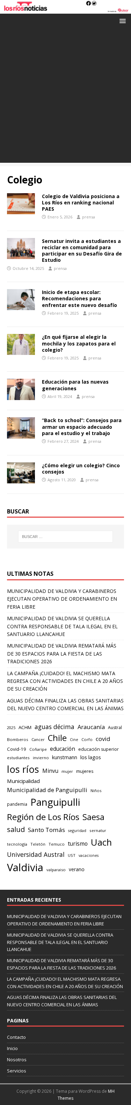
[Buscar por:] (65, 537)
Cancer (38, 739)
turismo (78, 843)
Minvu (50, 771)
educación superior (98, 749)
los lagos (90, 757)
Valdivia (25, 867)
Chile (57, 737)
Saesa (93, 817)
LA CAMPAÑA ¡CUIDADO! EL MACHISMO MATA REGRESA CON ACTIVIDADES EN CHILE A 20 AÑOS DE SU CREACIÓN (65, 681)
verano (77, 869)
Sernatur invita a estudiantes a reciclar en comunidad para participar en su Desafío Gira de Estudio (82, 251)
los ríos (23, 769)
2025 (11, 727)
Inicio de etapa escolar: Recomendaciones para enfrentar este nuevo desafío (79, 298)
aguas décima (54, 726)
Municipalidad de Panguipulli (47, 790)
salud (16, 829)
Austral (115, 727)
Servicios (16, 1071)
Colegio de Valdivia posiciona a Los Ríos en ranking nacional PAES (80, 202)
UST (71, 855)
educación (62, 749)
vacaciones (89, 855)
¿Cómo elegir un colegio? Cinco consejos (81, 468)
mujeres (85, 771)
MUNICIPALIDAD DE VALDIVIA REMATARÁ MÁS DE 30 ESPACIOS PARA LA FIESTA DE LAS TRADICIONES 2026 (61, 653)
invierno (41, 757)
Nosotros (17, 1059)
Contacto (16, 1037)
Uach (101, 842)
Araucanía (91, 727)
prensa (88, 216)
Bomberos (17, 739)
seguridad (77, 830)
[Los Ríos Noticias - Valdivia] (65, 9)
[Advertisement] (65, 97)
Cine (74, 739)
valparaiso (56, 869)
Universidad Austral (36, 854)
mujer (67, 771)
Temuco (57, 844)
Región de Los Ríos (43, 817)
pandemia (17, 804)
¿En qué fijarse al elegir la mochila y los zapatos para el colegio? (79, 343)
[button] (121, 20)
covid (103, 739)
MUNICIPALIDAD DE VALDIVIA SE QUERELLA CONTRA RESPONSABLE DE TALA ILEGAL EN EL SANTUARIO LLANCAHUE (62, 626)
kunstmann (64, 757)
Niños (95, 790)
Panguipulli (55, 802)
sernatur (97, 830)
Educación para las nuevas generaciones (75, 384)
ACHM (25, 727)
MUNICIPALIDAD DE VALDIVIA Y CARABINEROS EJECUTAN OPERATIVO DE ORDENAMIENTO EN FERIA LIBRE (62, 599)
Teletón (37, 844)
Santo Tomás (46, 830)
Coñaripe (38, 749)
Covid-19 (16, 749)
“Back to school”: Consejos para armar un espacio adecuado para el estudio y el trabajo (82, 426)
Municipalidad (23, 780)
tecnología (17, 844)
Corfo (87, 739)
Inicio (12, 1048)
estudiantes (18, 757)
